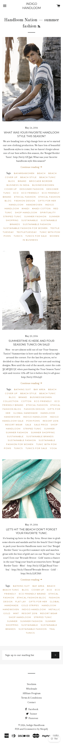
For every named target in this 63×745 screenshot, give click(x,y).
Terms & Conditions (31, 697)
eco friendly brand (32, 594)
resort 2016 (50, 421)
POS (17, 729)
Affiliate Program (32, 693)
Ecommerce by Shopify (36, 729)
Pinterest (33, 718)
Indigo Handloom (31, 6)
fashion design (24, 200)
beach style (28, 177)
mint (16, 613)
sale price (41, 424)
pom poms (33, 421)
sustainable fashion (37, 224)
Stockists (31, 684)
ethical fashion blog (31, 597)
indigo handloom (35, 417)
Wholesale (31, 688)
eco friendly (30, 193)
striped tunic (12, 216)
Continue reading (30, 167)
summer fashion (35, 216)
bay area (40, 389)
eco (16, 193)
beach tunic (47, 177)
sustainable (29, 220)
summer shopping (43, 432)
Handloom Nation (20, 20)
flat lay (20, 601)
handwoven (34, 204)
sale (28, 424)
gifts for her (47, 200)
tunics (18, 236)
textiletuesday (27, 232)
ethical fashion (25, 197)
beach (41, 173)
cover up (10, 189)
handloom (16, 204)
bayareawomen (24, 173)
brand (22, 181)
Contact (32, 702)
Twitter (33, 713)
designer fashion (32, 189)
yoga (53, 448)
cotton (26, 401)
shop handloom (26, 212)
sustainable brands (40, 436)
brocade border (40, 181)
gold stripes (30, 605)
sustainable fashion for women (25, 228)
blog (11, 181)
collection (11, 401)
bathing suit (22, 389)
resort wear (14, 424)
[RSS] (39, 26)
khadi (25, 208)
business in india (18, 185)
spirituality (48, 212)
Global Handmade (25, 413)
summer (49, 428)
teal (52, 629)
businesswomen (43, 185)
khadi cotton (41, 208)
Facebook (33, 709)
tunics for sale (36, 236)
